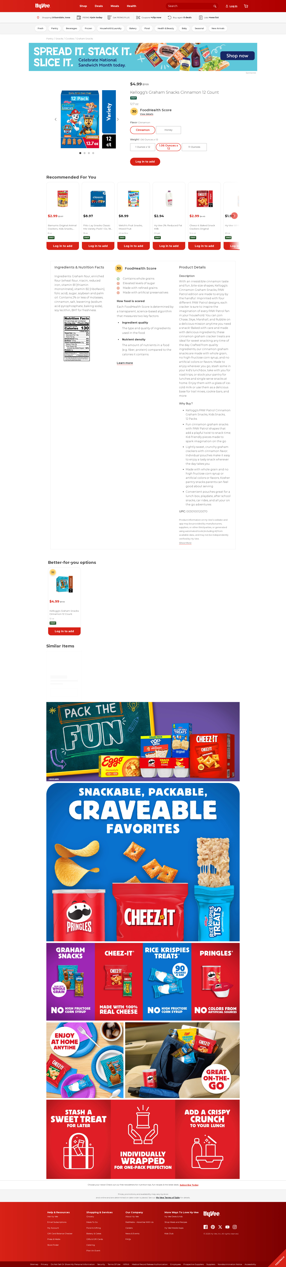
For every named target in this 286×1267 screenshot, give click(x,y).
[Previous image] (56, 119)
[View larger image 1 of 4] (87, 119)
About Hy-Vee (132, 1216)
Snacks (59, 38)
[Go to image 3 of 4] (89, 153)
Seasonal (199, 28)
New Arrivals (218, 28)
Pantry (54, 28)
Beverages (71, 28)
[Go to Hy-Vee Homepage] (42, 6)
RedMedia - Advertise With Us (139, 1222)
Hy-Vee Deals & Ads (174, 1216)
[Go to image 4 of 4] (93, 153)
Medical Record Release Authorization (150, 1264)
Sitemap (34, 1264)
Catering (90, 1245)
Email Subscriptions (56, 1222)
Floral (147, 28)
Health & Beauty (166, 28)
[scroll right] (234, 215)
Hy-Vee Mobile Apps (174, 1228)
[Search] (215, 6)
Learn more (125, 363)
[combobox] (192, 6)
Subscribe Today (189, 1185)
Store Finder (53, 1245)
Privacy (44, 1264)
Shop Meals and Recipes (176, 1222)
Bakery (133, 28)
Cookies (69, 38)
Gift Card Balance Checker (59, 1233)
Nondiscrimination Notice (230, 1264)
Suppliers (210, 1264)
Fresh (40, 28)
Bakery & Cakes (93, 1233)
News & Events (132, 1233)
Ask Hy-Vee (52, 1216)
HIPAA (126, 1264)
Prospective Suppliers (193, 1264)
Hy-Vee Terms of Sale (168, 1197)
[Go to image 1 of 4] (80, 153)
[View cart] (246, 6)
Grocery (90, 1216)
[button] (146, 114)
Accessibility (250, 1264)
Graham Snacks (84, 38)
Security (101, 1264)
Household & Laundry (110, 28)
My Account (53, 1228)
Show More (185, 543)
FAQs (128, 1239)
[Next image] (118, 119)
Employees (175, 1264)
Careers (129, 1228)
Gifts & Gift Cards (94, 1239)
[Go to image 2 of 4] (84, 153)
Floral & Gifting (93, 1228)
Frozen (88, 28)
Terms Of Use (114, 1264)
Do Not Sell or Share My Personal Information (73, 1264)
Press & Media (53, 1239)
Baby (184, 28)
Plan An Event (93, 1250)
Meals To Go (92, 1222)
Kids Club (169, 1233)
